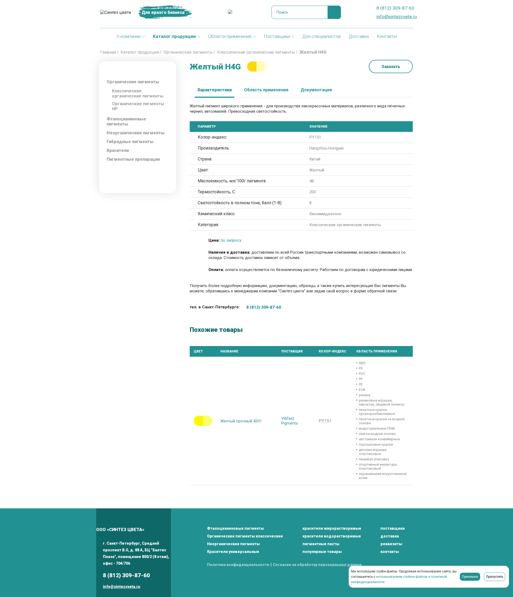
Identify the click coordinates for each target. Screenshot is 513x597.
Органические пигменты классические (245, 536)
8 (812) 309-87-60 (395, 8)
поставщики (392, 528)
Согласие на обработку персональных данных (317, 565)
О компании (128, 36)
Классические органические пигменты (256, 52)
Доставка (359, 36)
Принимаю (470, 577)
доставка (389, 536)
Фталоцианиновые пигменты (126, 121)
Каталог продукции (174, 36)
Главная (108, 52)
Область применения (266, 89)
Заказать (391, 66)
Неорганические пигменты (233, 544)
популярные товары (322, 551)
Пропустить (494, 577)
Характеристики (214, 89)
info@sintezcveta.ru (396, 16)
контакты (389, 551)
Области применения (229, 36)
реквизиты (391, 544)
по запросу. (231, 240)
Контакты (387, 36)
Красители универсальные (233, 551)
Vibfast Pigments (289, 421)
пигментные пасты (320, 544)
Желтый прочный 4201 (241, 421)
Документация (316, 89)
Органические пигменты (188, 52)
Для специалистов (321, 36)
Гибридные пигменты (130, 141)
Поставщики (277, 36)
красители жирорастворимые (331, 528)
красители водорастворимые (331, 536)
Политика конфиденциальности (238, 565)
